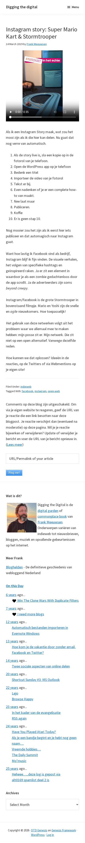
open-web (54, 391)
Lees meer (14, 444)
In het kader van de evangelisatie (36, 712)
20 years (12, 674)
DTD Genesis (39, 830)
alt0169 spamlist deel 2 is (30, 780)
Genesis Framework (64, 830)
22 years (12, 687)
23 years (12, 706)
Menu (75, 7)
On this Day (15, 586)
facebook (27, 391)
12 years (12, 622)
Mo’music (19, 761)
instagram (40, 391)
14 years (12, 660)
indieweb (26, 386)
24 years (12, 726)
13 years (12, 641)
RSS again (19, 718)
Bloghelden (14, 567)
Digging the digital (21, 6)
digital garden (48, 510)
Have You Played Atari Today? (34, 731)
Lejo (15, 693)
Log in (50, 835)
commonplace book (52, 516)
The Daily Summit (25, 755)
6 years (11, 594)
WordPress (38, 835)
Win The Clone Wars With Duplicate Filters (48, 600)
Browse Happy (22, 699)
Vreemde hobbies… (26, 749)
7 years (11, 608)
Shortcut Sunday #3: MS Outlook (36, 679)
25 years (12, 768)
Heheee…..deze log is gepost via (36, 774)
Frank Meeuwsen (50, 522)
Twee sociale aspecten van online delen (41, 666)
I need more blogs (30, 614)
